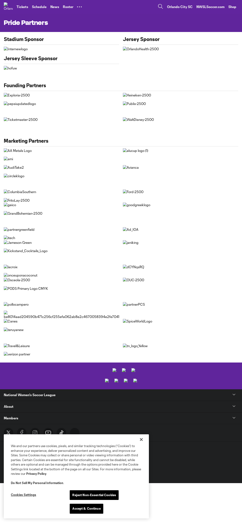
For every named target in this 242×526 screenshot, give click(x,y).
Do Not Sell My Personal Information (37, 483)
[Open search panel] (160, 7)
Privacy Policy (36, 474)
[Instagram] (35, 432)
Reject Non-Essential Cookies (94, 495)
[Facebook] (21, 432)
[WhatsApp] (74, 432)
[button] (79, 7)
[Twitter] (8, 432)
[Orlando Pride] (8, 6)
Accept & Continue (86, 508)
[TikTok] (61, 432)
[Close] (141, 439)
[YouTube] (48, 432)
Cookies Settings (23, 495)
